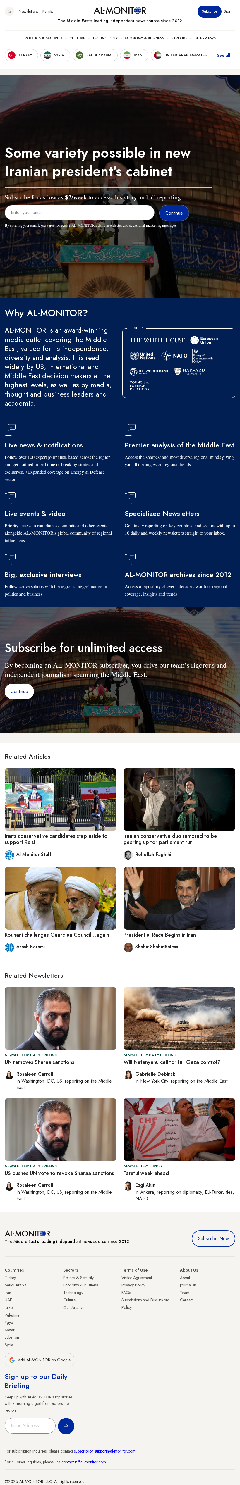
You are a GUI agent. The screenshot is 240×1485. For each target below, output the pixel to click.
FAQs (126, 1293)
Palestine (12, 1315)
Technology (105, 38)
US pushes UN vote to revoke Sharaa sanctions (59, 1173)
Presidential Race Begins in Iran (160, 935)
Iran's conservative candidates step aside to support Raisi (56, 839)
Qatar (10, 1330)
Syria (9, 1345)
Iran (8, 1293)
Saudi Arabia (16, 1285)
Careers (186, 1300)
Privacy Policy (133, 1285)
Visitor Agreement (136, 1278)
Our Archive (73, 1307)
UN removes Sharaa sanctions (39, 1062)
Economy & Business (144, 38)
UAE (8, 1300)
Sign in (229, 11)
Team (184, 1293)
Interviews (205, 38)
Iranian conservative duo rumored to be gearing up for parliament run (170, 839)
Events (47, 11)
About (185, 1278)
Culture (77, 38)
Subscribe (209, 11)
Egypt (9, 1322)
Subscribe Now (213, 1238)
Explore (179, 38)
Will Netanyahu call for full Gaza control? (172, 1062)
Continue (19, 691)
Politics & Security (43, 38)
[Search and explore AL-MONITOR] (9, 11)
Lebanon (12, 1337)
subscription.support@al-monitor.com (105, 1451)
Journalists (188, 1285)
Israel (9, 1307)
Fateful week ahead (146, 1173)
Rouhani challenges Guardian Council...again (57, 935)
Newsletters (28, 11)
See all (223, 55)
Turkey (10, 1278)
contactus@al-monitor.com (83, 1462)
